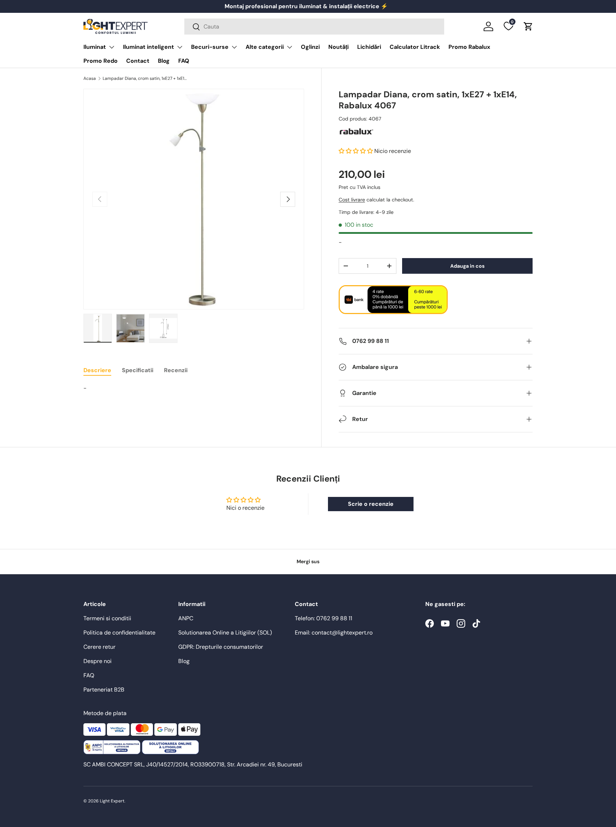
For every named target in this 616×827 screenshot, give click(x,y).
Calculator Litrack (415, 47)
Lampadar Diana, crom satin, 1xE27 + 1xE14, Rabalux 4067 (145, 78)
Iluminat (94, 47)
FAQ (183, 61)
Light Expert (112, 801)
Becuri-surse (210, 47)
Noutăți (338, 47)
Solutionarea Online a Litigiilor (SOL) (225, 632)
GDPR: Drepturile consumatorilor (220, 647)
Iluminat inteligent (148, 47)
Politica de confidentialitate (119, 632)
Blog (164, 61)
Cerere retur (99, 647)
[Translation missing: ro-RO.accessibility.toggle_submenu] (111, 47)
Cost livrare (352, 200)
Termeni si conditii (107, 618)
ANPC (185, 618)
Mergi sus (308, 561)
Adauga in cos (467, 266)
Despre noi (97, 661)
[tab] (97, 370)
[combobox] (314, 27)
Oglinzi (310, 47)
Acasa (89, 78)
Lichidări (369, 47)
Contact (137, 61)
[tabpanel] (193, 388)
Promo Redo (100, 61)
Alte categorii (265, 47)
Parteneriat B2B (103, 689)
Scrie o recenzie (371, 504)
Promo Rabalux (469, 47)
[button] (528, 26)
